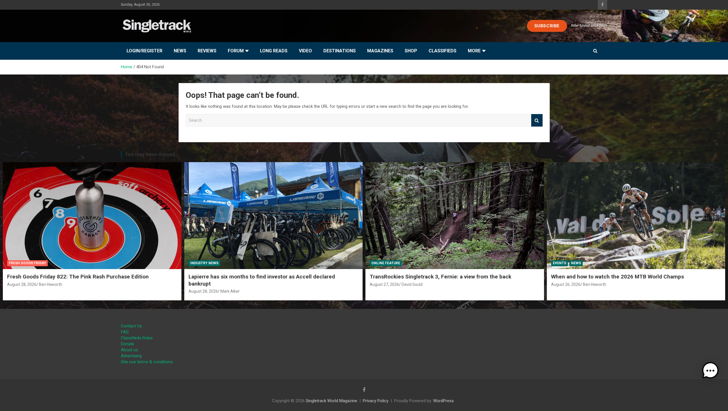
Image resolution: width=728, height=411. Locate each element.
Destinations (339, 50)
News (180, 50)
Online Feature (385, 263)
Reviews (207, 50)
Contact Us (131, 326)
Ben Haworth (50, 284)
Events (559, 263)
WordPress (443, 400)
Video (305, 50)
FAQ (125, 331)
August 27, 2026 (384, 284)
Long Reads (274, 50)
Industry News (204, 263)
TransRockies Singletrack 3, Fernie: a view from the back (440, 276)
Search (537, 120)
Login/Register (144, 50)
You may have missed (150, 154)
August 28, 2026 (21, 284)
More (474, 50)
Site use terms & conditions (147, 361)
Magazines (380, 50)
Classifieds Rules (137, 337)
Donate (127, 343)
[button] (710, 371)
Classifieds (442, 50)
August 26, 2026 (565, 284)
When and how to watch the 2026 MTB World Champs (617, 276)
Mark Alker (230, 291)
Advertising (131, 355)
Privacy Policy (375, 400)
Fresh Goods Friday (27, 263)
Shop (411, 50)
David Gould (412, 284)
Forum (236, 50)
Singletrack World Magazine (331, 400)
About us (129, 349)
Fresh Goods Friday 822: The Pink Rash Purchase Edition (78, 276)
